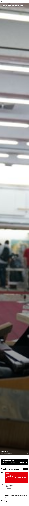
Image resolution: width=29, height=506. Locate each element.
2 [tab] (4, 453)
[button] (27, 453)
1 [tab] (2, 453)
